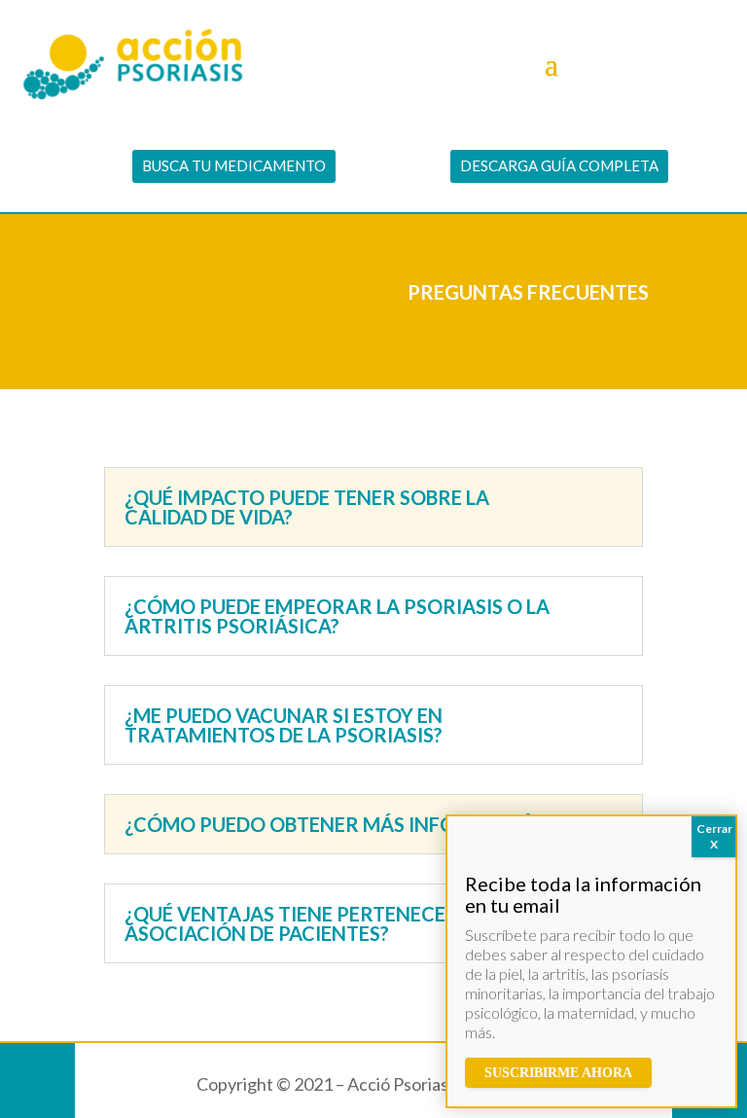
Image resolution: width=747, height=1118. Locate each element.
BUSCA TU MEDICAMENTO (234, 165)
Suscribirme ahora (558, 1072)
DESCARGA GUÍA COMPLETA (559, 165)
